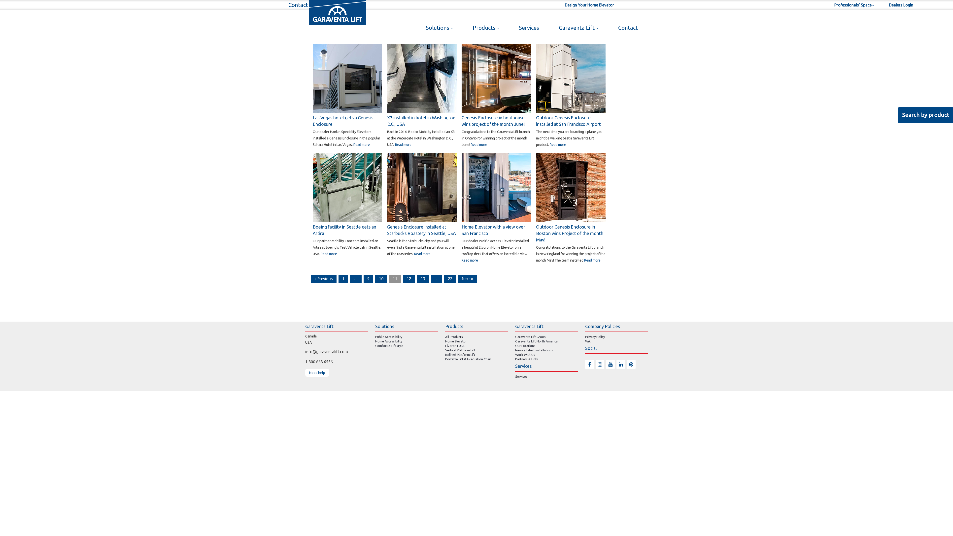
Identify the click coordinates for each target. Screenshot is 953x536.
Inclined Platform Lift (460, 354)
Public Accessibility (388, 336)
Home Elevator (456, 341)
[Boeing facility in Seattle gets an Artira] (347, 187)
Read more (361, 145)
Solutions (438, 28)
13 (423, 278)
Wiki (588, 341)
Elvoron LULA (455, 345)
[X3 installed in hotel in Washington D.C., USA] (422, 78)
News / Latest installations (534, 350)
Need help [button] (317, 373)
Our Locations (525, 345)
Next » (467, 278)
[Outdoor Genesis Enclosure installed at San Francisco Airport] (571, 78)
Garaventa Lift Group (530, 336)
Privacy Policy (595, 336)
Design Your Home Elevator (589, 5)
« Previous (323, 278)
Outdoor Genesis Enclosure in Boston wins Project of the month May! (569, 233)
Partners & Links (527, 359)
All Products (454, 336)
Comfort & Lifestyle (389, 345)
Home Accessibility (388, 341)
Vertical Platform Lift (460, 350)
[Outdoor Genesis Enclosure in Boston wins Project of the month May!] (571, 187)
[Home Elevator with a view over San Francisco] (496, 187)
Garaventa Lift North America (536, 341)
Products (485, 28)
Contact (628, 28)
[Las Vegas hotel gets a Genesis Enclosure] (347, 78)
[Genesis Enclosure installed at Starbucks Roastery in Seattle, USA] (422, 187)
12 (409, 278)
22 (450, 278)
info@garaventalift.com (326, 351)
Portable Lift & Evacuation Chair (468, 359)
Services (529, 28)
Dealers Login (901, 5)
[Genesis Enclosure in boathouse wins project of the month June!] (496, 78)
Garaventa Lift (577, 28)
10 (381, 278)
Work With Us (525, 354)
